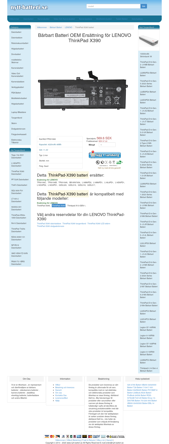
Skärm (14, 123)
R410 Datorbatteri (18, 223)
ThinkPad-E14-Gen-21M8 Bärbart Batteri (149, 214)
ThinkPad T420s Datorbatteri (18, 230)
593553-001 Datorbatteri (16, 208)
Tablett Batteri (122, 19)
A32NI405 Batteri (140, 390)
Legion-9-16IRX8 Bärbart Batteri (147, 336)
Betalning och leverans (64, 387)
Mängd (92, 144)
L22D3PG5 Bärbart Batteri (148, 101)
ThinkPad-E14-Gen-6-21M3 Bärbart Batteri (148, 295)
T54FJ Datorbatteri (19, 185)
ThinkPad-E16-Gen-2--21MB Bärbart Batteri (148, 65)
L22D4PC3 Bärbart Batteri (148, 312)
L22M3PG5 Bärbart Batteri (148, 185)
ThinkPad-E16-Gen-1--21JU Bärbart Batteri (148, 254)
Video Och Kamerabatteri (64, 19)
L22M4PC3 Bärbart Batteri (148, 361)
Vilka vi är (101, 440)
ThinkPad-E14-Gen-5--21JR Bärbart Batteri (148, 224)
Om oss (58, 392)
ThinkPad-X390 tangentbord (74, 223)
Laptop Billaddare (18, 112)
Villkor (57, 384)
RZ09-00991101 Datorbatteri (18, 238)
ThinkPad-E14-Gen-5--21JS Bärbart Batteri (148, 154)
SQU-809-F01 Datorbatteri (17, 191)
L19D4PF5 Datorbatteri (16, 164)
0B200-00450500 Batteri (137, 403)
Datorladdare (137, 19)
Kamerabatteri (44, 19)
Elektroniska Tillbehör (16, 141)
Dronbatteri (16, 54)
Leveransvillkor (61, 398)
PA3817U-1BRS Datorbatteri (18, 262)
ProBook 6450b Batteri (136, 395)
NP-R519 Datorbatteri (16, 246)
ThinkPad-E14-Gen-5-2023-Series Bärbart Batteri (148, 83)
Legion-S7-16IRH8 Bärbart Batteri (148, 328)
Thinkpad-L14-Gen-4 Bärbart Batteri (149, 369)
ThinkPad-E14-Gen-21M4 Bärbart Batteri (149, 304)
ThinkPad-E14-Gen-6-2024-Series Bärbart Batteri (148, 165)
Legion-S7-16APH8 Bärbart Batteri (148, 345)
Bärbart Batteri (56, 27)
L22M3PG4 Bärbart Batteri (148, 74)
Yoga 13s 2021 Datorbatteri (17, 156)
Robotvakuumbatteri (19, 43)
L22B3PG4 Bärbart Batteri (148, 93)
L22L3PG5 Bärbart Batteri (148, 244)
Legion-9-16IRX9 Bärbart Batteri (147, 353)
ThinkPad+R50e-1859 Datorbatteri (18, 216)
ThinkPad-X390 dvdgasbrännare (50, 226)
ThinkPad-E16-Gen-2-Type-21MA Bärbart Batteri (148, 143)
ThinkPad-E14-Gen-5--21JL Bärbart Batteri (148, 235)
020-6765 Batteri (134, 384)
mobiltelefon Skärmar (16, 61)
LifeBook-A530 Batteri (142, 392)
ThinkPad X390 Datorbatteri (17, 172)
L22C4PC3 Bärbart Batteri (148, 320)
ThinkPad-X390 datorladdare (49, 223)
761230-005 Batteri (149, 400)
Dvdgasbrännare (18, 128)
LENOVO (68, 27)
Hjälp (57, 400)
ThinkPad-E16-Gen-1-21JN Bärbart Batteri (148, 175)
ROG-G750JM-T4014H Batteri (139, 396)
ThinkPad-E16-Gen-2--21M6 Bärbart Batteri (148, 205)
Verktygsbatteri (17, 87)
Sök (143, 6)
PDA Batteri (16, 92)
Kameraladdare (85, 19)
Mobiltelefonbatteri (104, 19)
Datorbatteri (28, 19)
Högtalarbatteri (17, 48)
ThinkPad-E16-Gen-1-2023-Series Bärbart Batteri (148, 194)
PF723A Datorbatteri (20, 179)
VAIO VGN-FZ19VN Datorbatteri (19, 254)
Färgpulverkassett (18, 134)
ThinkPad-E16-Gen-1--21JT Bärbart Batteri (148, 121)
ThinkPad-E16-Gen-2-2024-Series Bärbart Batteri (148, 276)
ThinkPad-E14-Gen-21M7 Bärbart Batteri (149, 285)
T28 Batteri (137, 387)
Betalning (77, 440)
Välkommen (14, 19)
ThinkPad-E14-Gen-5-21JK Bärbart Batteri (148, 132)
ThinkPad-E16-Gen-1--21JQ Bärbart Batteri (148, 111)
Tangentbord (16, 117)
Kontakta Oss (61, 395)
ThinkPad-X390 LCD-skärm (98, 223)
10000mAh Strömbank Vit (146, 55)
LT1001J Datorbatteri (16, 200)
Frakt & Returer (88, 440)
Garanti (58, 390)
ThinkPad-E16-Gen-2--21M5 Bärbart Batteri (148, 265)
